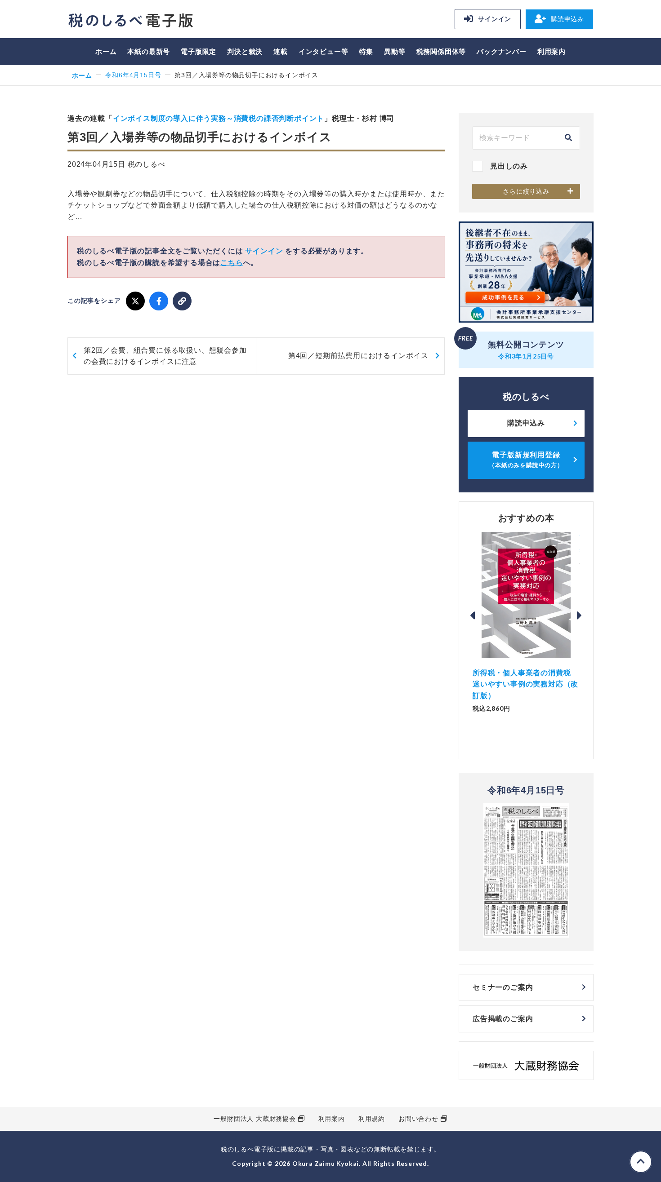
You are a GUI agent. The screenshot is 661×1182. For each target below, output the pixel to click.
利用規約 (371, 1118)
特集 (366, 51)
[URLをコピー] (182, 301)
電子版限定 (198, 51)
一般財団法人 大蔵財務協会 (254, 1118)
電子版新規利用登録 (526, 460)
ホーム (105, 51)
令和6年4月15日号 (133, 75)
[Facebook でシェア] (158, 301)
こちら (231, 262)
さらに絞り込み (526, 191)
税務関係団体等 (441, 51)
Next (580, 615)
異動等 (394, 51)
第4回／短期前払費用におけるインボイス (358, 355)
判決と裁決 (245, 51)
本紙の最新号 (148, 51)
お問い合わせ (418, 1118)
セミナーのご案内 (503, 987)
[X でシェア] (135, 301)
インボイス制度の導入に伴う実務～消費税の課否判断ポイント (218, 118)
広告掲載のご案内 (503, 1019)
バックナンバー (502, 51)
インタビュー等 (323, 51)
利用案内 (551, 51)
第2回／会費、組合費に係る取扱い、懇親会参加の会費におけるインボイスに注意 (165, 356)
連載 (280, 51)
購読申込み (567, 18)
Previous (473, 615)
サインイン (494, 18)
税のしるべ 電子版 (130, 20)
